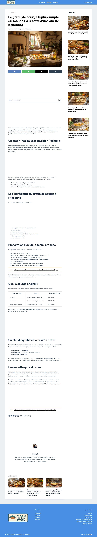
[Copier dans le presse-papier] (55, 71)
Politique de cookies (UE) (84, 521)
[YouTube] (91, 534)
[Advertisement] (35, 85)
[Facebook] (14, 71)
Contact (89, 513)
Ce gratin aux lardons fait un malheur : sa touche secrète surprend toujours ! (78, 135)
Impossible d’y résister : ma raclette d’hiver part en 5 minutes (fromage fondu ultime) (77, 83)
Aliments (55, 2)
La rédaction (88, 515)
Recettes (49, 2)
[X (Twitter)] (41, 71)
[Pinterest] (88, 534)
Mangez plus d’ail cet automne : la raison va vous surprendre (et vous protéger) (78, 109)
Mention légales (87, 523)
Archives (37, 517)
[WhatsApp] (28, 71)
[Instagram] (86, 534)
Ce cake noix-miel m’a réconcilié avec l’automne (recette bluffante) (15, 491)
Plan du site (88, 517)
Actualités (42, 2)
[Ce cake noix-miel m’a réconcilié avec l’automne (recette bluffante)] (16, 482)
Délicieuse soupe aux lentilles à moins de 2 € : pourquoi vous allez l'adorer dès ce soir (78, 57)
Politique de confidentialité (84, 519)
